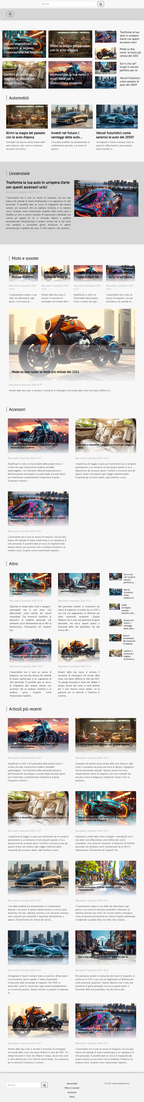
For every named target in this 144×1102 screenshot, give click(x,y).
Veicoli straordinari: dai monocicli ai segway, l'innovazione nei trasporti (23, 48)
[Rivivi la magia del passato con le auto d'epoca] (27, 116)
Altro (72, 1096)
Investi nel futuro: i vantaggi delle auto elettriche (65, 137)
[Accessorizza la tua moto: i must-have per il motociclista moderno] (38, 435)
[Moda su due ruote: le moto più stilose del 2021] (105, 53)
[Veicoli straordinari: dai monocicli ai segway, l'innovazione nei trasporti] (30, 585)
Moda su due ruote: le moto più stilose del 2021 (130, 52)
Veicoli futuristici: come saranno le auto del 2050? (130, 81)
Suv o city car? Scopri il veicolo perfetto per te (129, 67)
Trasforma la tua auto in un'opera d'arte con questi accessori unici (129, 37)
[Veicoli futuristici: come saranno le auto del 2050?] (105, 82)
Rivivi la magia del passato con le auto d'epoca (69, 48)
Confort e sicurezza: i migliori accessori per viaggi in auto (19, 78)
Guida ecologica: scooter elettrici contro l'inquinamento (129, 610)
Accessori (72, 1092)
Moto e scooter (72, 1087)
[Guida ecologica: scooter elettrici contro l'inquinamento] (114, 607)
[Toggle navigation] (10, 14)
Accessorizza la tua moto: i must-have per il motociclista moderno (69, 78)
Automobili (72, 1083)
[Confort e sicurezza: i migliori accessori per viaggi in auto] (105, 435)
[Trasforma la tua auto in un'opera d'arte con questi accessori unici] (105, 36)
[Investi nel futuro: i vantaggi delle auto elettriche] (72, 116)
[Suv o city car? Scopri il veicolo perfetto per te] (105, 67)
